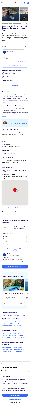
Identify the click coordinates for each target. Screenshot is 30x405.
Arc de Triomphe (17, 351)
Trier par (9, 248)
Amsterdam (12, 335)
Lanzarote (21, 337)
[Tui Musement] (15, 2)
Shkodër (10, 315)
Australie (17, 321)
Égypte (19, 325)
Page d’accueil (5, 23)
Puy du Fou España (7, 349)
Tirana (3, 315)
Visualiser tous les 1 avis (15, 65)
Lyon (3, 337)
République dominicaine (8, 325)
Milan (14, 337)
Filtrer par (22, 248)
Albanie (10, 23)
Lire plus (4, 42)
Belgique (4, 323)
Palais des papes (6, 351)
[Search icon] (21, 2)
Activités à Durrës (17, 23)
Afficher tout (15, 85)
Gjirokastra (18, 315)
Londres (9, 337)
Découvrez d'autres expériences (16, 123)
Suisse (17, 323)
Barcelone (16, 333)
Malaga (9, 333)
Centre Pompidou (6, 347)
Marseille (4, 335)
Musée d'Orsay (18, 347)
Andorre (4, 321)
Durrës (10, 122)
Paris (3, 333)
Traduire (22, 61)
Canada (11, 323)
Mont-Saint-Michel (19, 349)
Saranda (25, 315)
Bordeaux (20, 335)
